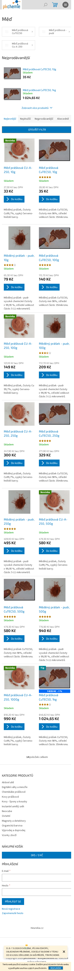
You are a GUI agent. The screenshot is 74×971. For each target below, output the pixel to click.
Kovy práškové (10, 797)
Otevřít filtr (37, 129)
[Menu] (65, 5)
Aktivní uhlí (8, 782)
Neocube (7, 811)
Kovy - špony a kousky (14, 801)
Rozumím (55, 968)
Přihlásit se (13, 901)
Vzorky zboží (9, 835)
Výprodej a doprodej (13, 830)
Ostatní (6, 816)
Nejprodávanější (44, 119)
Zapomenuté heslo (12, 913)
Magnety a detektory (14, 821)
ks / (37, 855)
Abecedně (63, 119)
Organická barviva (12, 826)
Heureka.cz (37, 928)
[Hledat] (45, 5)
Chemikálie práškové (14, 792)
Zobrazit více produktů (35, 107)
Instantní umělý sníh (13, 806)
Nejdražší (25, 119)
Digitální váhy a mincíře (15, 787)
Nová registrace (11, 909)
